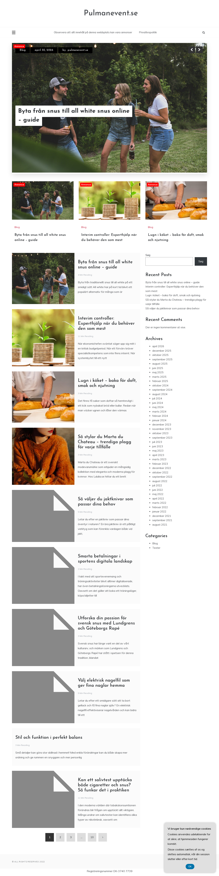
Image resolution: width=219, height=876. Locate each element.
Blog (22, 50)
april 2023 (158, 418)
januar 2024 (159, 383)
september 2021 (162, 483)
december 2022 (161, 431)
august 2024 (159, 357)
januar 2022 (159, 474)
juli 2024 (157, 361)
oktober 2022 (160, 435)
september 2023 (162, 400)
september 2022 (162, 439)
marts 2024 (159, 374)
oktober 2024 (160, 348)
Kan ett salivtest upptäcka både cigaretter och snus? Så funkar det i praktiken (105, 748)
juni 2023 (157, 409)
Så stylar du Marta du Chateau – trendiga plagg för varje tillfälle (104, 405)
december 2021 (161, 479)
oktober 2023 (160, 396)
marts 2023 (159, 422)
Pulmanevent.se (111, 13)
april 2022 (158, 461)
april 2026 (158, 309)
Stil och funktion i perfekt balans (48, 700)
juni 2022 (157, 453)
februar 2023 (160, 427)
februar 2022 (160, 470)
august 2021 (159, 487)
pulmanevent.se (84, 50)
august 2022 (159, 444)
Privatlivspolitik (148, 32)
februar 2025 (160, 344)
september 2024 (162, 353)
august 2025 (159, 326)
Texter (156, 511)
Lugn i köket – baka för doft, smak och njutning (172, 258)
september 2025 (162, 322)
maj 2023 (157, 413)
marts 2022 (159, 466)
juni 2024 (157, 366)
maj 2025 (157, 335)
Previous (191, 49)
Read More (193, 115)
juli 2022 (157, 448)
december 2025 (161, 313)
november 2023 (161, 392)
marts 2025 (159, 340)
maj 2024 (157, 370)
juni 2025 (157, 331)
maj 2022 (157, 457)
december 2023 (161, 387)
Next (199, 49)
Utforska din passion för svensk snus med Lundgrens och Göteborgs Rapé (106, 586)
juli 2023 (157, 405)
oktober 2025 (160, 318)
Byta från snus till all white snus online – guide (172, 245)
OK (190, 866)
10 (92, 800)
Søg (147, 218)
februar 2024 (160, 379)
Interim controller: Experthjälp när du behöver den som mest (72, 115)
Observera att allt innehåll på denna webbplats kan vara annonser (93, 32)
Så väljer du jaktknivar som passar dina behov (172, 271)
